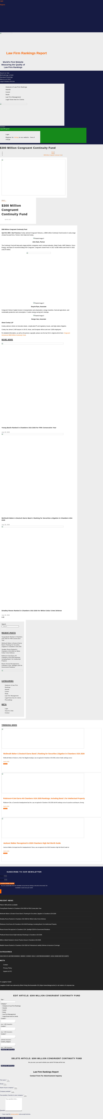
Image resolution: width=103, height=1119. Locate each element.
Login (1, 1)
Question (2, 1110)
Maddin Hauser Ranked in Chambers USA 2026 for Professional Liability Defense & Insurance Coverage (30, 945)
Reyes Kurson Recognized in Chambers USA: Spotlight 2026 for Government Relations (12, 665)
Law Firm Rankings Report (26, 53)
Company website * (5, 1091)
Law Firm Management (43, 956)
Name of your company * (7, 1087)
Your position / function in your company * (12, 1095)
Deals (3, 200)
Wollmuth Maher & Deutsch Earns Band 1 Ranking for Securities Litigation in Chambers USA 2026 (12, 644)
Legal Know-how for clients (60, 956)
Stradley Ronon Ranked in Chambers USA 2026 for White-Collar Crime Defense (32, 610)
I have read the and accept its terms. (16, 1114)
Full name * (3, 1080)
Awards (5, 763)
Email (2, 1084)
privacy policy (15, 1114)
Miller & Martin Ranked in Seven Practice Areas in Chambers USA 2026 (20, 940)
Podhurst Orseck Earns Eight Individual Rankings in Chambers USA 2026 (21, 934)
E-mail (2, 879)
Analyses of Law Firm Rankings (10, 956)
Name (2, 876)
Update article (7, 1049)
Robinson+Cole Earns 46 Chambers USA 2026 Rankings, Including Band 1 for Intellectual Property (44, 798)
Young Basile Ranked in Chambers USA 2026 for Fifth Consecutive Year (29, 427)
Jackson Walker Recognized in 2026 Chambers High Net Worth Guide (32, 843)
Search (4, 624)
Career (28, 956)
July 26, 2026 (6, 761)
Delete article (7, 1065)
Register (2, 4)
